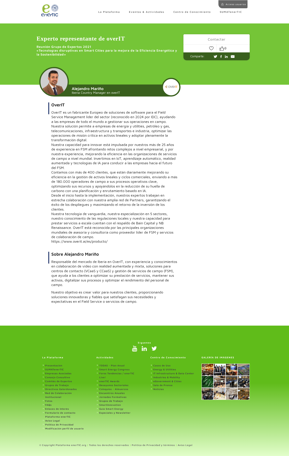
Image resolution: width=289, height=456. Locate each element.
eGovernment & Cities (167, 381)
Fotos (48, 400)
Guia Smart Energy (111, 408)
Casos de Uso (162, 365)
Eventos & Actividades (146, 11)
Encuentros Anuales (112, 393)
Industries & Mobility (166, 377)
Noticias (158, 389)
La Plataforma (109, 11)
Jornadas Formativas (113, 397)
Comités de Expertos (58, 381)
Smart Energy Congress (114, 369)
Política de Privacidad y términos (153, 445)
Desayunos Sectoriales (114, 385)
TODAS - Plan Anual (112, 365)
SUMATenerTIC (231, 11)
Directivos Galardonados (61, 389)
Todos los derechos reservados (109, 445)
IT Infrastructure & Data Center (173, 373)
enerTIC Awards (109, 381)
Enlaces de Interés (57, 408)
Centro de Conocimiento (192, 11)
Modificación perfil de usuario (64, 428)
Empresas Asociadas (58, 373)
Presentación (53, 365)
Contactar (216, 39)
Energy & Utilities (164, 369)
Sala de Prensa (163, 385)
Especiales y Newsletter (115, 412)
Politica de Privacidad (59, 424)
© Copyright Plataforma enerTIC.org (62, 445)
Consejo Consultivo (57, 377)
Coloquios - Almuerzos (113, 389)
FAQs (48, 404)
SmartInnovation (110, 404)
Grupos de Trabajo (57, 385)
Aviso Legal (52, 420)
